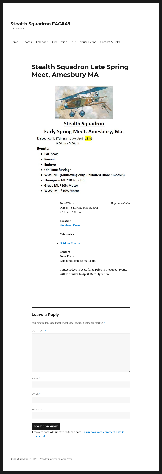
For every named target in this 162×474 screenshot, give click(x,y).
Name (36, 378)
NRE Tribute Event (84, 42)
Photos (27, 42)
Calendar (42, 42)
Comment (39, 330)
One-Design (59, 42)
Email (36, 394)
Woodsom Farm (70, 225)
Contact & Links (110, 42)
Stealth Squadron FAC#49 (40, 23)
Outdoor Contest (70, 243)
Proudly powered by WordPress (55, 459)
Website (37, 409)
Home (14, 42)
